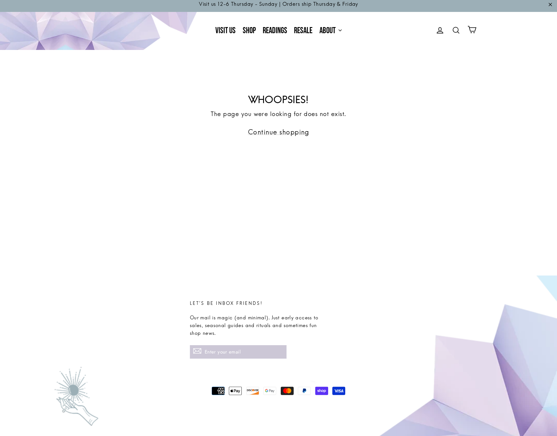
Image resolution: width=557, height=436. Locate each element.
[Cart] (472, 31)
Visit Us (225, 31)
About (328, 31)
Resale (303, 31)
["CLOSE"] (550, 6)
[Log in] (440, 31)
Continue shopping (278, 134)
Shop (249, 31)
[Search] (456, 31)
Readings (275, 31)
